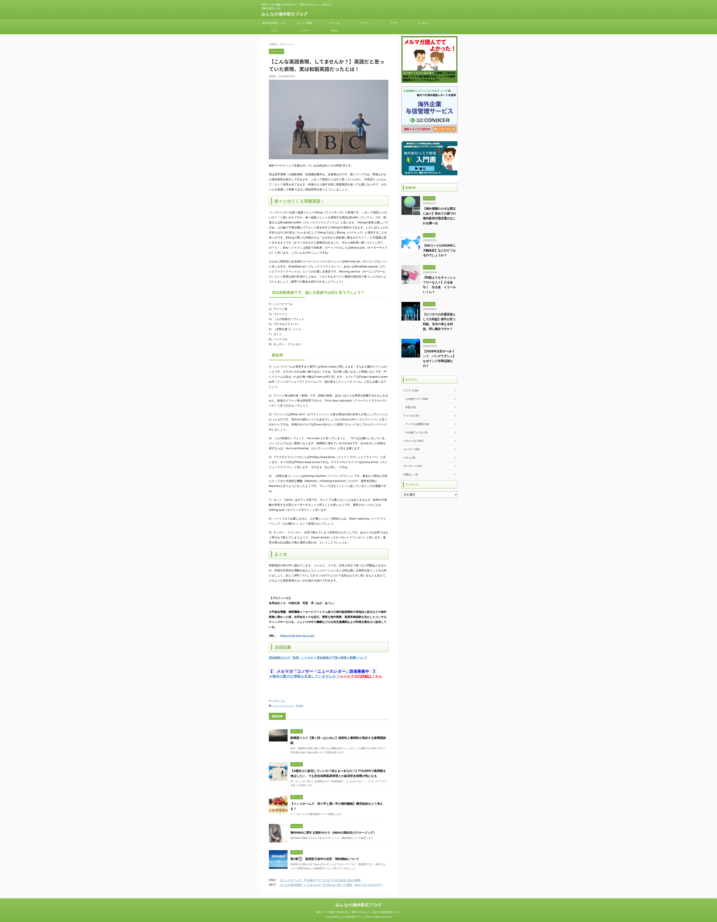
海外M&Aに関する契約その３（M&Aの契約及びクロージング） (333, 832)
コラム (274, 30)
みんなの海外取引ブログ (284, 14)
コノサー (304, 30)
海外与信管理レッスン (274, 22)
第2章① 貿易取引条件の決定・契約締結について (324, 859)
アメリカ (364, 22)
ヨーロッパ (424, 22)
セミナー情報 (304, 22)
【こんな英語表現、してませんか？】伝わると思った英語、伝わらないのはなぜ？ (331, 885)
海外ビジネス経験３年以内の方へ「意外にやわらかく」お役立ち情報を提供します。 (358, 912)
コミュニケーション (283, 705)
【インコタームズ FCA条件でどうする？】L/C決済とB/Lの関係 (320, 880)
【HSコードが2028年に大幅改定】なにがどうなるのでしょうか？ (439, 250)
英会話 (299, 705)
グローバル (334, 22)
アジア (394, 22)
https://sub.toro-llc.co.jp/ (297, 635)
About (334, 30)
